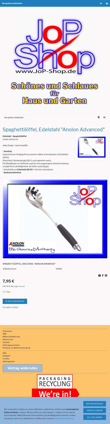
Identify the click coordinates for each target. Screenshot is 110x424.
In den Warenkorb (14, 301)
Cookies (6, 358)
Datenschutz (8, 339)
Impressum (7, 331)
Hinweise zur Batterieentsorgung (16, 348)
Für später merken (10, 307)
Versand (21, 286)
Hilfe (5, 353)
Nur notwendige (94, 404)
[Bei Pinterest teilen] (106, 276)
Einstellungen (94, 410)
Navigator (7, 356)
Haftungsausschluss (11, 345)
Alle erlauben (94, 417)
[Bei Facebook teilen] (102, 276)
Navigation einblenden (12, 3)
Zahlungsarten (9, 361)
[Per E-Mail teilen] (99, 276)
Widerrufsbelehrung (11, 337)
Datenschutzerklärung (64, 418)
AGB (4, 334)
